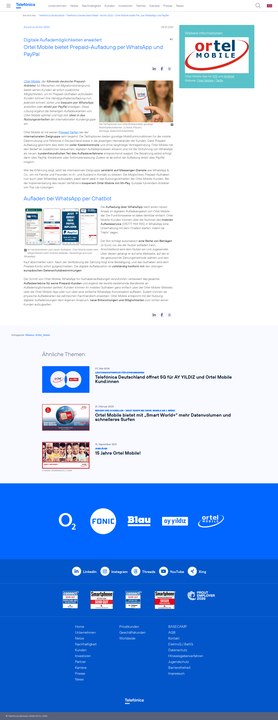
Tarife (219, 80)
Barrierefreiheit (179, 667)
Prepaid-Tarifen (69, 132)
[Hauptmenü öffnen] (8, 5)
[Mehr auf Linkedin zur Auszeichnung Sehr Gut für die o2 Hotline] (134, 600)
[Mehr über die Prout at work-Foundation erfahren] (201, 600)
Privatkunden (129, 626)
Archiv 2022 (106, 15)
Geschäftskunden (132, 632)
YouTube (177, 572)
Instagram (119, 572)
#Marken (29, 335)
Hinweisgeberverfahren (185, 656)
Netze (74, 6)
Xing (202, 572)
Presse (167, 6)
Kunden (110, 6)
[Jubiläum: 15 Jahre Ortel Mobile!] (137, 457)
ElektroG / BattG (180, 644)
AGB (171, 632)
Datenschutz (177, 650)
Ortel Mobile (32, 81)
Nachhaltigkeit (91, 6)
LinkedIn (90, 572)
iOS (215, 76)
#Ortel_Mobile (43, 335)
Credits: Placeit (132, 127)
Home (79, 626)
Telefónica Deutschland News (82, 15)
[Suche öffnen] (258, 5)
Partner (141, 6)
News (179, 6)
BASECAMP (177, 626)
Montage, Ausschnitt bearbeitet (116, 130)
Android (229, 76)
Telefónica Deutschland (51, 15)
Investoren (126, 6)
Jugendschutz (178, 662)
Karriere (155, 6)
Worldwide (127, 638)
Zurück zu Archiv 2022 (37, 27)
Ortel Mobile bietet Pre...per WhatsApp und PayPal (142, 15)
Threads (148, 572)
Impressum (176, 673)
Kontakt (173, 638)
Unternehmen (57, 6)
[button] (154, 69)
